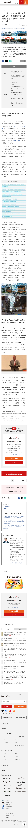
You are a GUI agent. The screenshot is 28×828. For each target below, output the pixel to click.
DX (2, 736)
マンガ (3, 756)
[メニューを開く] (2, 2)
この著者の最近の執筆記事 (16, 563)
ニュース (3, 723)
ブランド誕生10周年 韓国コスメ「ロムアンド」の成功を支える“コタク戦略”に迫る (14, 526)
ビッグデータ (17, 28)
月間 (20, 629)
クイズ (16, 756)
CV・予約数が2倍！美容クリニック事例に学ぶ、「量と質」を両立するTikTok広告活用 (14, 672)
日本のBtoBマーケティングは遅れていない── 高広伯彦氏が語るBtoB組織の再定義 (14, 682)
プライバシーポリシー (10, 815)
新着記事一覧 (5, 728)
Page (5, 94)
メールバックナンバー (15, 454)
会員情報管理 (9, 806)
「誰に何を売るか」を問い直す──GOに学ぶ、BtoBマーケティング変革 (15, 667)
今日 (8, 629)
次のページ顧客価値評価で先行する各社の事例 (14, 473)
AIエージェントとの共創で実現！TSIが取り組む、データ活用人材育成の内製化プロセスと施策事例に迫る (15, 677)
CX (15, 739)
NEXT (23, 480)
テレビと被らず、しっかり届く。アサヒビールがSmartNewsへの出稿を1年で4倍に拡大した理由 (15, 662)
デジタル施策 (4, 742)
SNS (16, 742)
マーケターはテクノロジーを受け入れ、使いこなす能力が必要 (18, 103)
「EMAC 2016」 (16, 140)
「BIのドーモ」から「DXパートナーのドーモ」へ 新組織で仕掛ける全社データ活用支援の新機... (14, 521)
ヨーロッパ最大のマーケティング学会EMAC (18, 72)
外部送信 (8, 817)
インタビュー (4, 753)
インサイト (4, 745)
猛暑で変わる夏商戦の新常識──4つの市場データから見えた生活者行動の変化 (15, 644)
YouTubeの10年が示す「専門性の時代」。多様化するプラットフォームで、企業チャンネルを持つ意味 (15, 634)
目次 (14, 67)
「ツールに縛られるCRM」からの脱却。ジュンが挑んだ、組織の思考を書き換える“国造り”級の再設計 (15, 655)
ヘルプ (7, 800)
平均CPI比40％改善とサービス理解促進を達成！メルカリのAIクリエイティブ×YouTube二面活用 (15, 649)
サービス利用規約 (9, 813)
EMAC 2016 (7, 506)
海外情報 (3, 28)
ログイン (15, 462)
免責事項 (8, 808)
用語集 (3, 770)
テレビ (3, 739)
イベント (3, 765)
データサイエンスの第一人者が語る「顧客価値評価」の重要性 (18, 76)
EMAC (5, 509)
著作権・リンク (9, 802)
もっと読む (5, 528)
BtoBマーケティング (19, 736)
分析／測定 (23, 28)
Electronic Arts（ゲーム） (17, 92)
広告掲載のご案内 (7, 717)
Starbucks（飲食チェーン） (17, 86)
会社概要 (8, 811)
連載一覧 (3, 760)
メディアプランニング (20, 745)
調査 (16, 753)
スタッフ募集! (9, 804)
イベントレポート (10, 28)
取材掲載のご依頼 (20, 717)
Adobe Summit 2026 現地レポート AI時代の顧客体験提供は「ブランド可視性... (14, 516)
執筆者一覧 (17, 760)
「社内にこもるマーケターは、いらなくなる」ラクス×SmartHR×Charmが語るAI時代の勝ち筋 (15, 639)
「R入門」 (15, 126)
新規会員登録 (14, 458)
